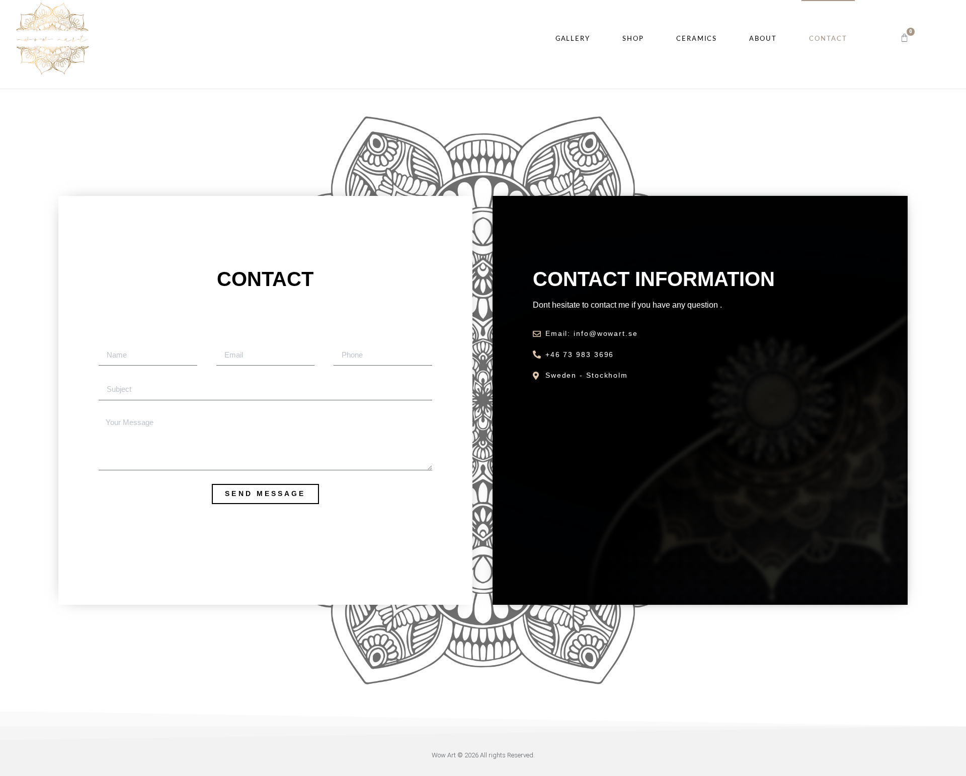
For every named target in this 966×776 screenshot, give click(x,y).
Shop (633, 39)
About (763, 39)
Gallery (573, 39)
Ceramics (696, 39)
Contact (828, 39)
